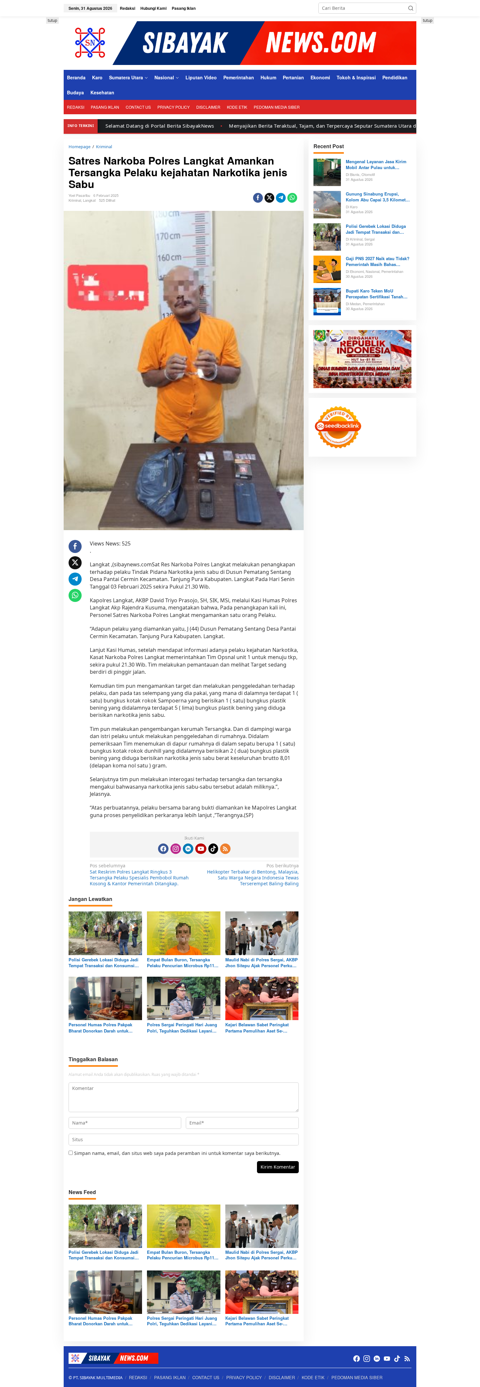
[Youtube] (200, 848)
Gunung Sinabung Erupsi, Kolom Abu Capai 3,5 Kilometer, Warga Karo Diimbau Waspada (378, 197)
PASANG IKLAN (169, 1377)
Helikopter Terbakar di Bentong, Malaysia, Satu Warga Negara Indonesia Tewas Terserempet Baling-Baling (252, 875)
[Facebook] (163, 848)
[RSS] (225, 848)
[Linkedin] (188, 848)
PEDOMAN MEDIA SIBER (356, 1377)
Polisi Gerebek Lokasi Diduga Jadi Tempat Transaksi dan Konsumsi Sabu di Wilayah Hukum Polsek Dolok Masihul (103, 963)
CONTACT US (205, 1377)
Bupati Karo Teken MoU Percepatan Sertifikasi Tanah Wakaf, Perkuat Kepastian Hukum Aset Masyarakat (374, 294)
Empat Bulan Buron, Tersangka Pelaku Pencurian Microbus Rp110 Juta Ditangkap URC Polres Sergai (181, 963)
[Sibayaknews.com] (240, 42)
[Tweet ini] (269, 198)
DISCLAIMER (282, 1377)
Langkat (89, 200)
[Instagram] (175, 848)
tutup (52, 20)
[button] (410, 8)
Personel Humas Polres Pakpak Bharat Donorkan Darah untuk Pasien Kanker (100, 1027)
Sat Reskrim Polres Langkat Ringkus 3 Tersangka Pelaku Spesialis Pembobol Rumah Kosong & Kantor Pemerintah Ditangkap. (139, 875)
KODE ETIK (313, 1377)
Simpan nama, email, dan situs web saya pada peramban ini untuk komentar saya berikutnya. (177, 1153)
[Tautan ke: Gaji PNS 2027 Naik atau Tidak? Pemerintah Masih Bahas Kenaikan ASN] (327, 268)
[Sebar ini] (258, 198)
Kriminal (75, 200)
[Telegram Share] (281, 198)
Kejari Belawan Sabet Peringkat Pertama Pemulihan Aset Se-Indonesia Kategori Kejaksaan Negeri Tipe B (257, 1027)
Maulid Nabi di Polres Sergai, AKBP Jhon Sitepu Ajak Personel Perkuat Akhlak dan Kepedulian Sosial (261, 963)
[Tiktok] (213, 848)
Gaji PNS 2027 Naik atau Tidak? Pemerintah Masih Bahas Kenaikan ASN (377, 261)
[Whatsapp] (292, 198)
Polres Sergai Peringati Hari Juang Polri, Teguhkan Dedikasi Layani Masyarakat (182, 1027)
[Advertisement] (34, 115)
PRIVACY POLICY (244, 1377)
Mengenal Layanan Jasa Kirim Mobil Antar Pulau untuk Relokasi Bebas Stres (376, 164)
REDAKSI (138, 1377)
